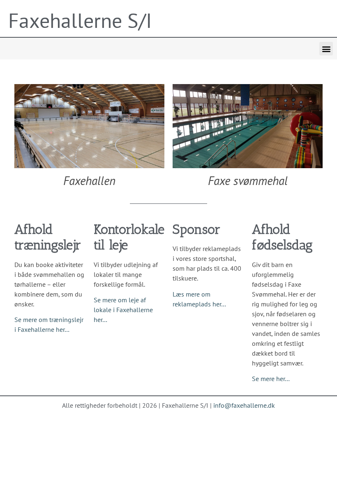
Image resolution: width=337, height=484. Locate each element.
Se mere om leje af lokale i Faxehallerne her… (123, 310)
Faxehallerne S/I (80, 20)
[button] (326, 48)
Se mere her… (271, 378)
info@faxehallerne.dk (244, 405)
